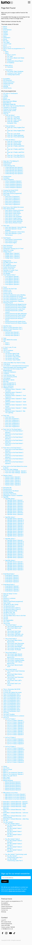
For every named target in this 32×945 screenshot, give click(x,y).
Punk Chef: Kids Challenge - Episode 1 (15, 471)
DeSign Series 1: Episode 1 (12, 253)
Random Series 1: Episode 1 (12, 477)
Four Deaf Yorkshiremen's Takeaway (13, 301)
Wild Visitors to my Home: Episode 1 (15, 794)
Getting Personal (8, 303)
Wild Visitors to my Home (10, 792)
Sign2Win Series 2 (10, 517)
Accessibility (6, 79)
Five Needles (6, 273)
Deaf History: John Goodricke (13, 216)
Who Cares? (6, 777)
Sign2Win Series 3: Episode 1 (15, 540)
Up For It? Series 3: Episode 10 (15, 750)
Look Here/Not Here (9, 375)
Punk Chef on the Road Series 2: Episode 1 (14, 450)
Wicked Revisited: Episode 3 (13, 785)
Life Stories (6, 352)
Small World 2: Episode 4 (12, 591)
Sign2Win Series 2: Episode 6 (15, 531)
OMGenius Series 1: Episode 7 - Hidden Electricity (16, 408)
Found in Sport (7, 292)
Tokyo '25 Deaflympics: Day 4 (11, 703)
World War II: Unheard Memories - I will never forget (15, 813)
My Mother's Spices (8, 380)
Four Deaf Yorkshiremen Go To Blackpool (14, 298)
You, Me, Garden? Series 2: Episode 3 (14, 847)
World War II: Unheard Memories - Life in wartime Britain (14, 816)
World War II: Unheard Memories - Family (14, 805)
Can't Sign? (6, 42)
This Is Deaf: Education (13, 633)
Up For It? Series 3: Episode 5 (15, 756)
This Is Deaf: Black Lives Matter (14, 628)
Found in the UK (7, 293)
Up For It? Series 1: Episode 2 (15, 723)
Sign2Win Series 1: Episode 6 (15, 509)
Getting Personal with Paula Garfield (15, 315)
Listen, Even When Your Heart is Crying (14, 362)
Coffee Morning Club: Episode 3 (14, 170)
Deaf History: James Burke (12, 212)
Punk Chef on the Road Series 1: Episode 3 (14, 438)
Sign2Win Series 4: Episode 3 (15, 565)
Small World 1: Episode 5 (12, 582)
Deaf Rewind (7, 238)
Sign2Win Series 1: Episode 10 (15, 502)
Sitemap (5, 86)
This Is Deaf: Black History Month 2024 (14, 675)
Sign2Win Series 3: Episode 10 (15, 542)
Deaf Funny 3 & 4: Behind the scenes (13, 207)
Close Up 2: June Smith (13, 134)
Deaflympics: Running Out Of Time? (13, 248)
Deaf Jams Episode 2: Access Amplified (13, 229)
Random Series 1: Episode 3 (13, 480)
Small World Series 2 (9, 584)
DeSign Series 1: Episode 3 (12, 256)
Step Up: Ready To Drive (10, 594)
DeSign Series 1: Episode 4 (12, 258)
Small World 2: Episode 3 (12, 589)
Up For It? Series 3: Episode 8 (15, 760)
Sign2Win (5, 497)
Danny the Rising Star (9, 192)
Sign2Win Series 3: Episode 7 (15, 554)
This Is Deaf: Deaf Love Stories (14, 684)
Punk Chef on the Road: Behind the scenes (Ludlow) (15, 467)
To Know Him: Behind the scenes (12, 692)
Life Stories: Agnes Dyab (12, 353)
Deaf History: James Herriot (13, 213)
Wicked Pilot (6, 779)
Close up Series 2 (10, 126)
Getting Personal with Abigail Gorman (15, 304)
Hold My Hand (7, 330)
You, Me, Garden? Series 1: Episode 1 (14, 826)
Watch (5, 27)
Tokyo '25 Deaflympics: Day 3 (11, 702)
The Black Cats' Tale (9, 612)
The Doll (5, 617)
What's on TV (7, 47)
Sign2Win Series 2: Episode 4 (15, 528)
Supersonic (6, 600)
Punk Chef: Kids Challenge (10, 469)
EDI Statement (7, 80)
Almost (5, 98)
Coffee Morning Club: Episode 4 (14, 172)
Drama (5, 28)
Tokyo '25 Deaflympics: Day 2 (11, 700)
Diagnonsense (7, 261)
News (6, 51)
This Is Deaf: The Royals (14, 650)
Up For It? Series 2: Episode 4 (15, 743)
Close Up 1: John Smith (13, 118)
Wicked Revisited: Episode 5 (13, 788)
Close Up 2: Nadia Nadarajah (15, 135)
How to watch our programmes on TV (14, 48)
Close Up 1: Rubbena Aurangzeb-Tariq (13, 122)
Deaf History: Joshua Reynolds (13, 220)
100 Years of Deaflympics (10, 93)
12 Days (5, 95)
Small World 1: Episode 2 (12, 577)
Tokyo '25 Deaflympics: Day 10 (12, 695)
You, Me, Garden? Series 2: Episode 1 (14, 841)
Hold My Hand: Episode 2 (12, 334)
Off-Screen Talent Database (15, 71)
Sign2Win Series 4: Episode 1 (15, 562)
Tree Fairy (6, 712)
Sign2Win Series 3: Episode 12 (15, 545)
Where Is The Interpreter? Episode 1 (13, 772)
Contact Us (6, 85)
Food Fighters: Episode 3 (12, 279)
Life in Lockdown (8, 350)
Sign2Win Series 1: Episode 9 (15, 514)
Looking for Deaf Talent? (14, 73)
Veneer (5, 766)
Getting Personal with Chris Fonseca (15, 306)
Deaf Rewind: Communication (13, 239)
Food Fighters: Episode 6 (12, 284)
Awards (9, 59)
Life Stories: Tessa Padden (12, 360)
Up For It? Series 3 (10, 746)
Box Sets (5, 41)
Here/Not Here (7, 326)
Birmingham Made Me (9, 104)
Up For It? (6, 717)
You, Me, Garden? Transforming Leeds (16, 854)
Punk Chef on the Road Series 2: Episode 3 (14, 456)
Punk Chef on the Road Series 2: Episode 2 (14, 453)
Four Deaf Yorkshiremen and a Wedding (14, 295)
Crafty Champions (8, 179)
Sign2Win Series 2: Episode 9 (15, 536)
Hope (4, 338)
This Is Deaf (6, 623)
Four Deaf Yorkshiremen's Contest (12, 299)
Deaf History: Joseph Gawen (13, 218)
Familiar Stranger (8, 272)
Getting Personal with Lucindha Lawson (14, 311)
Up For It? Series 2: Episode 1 (15, 739)
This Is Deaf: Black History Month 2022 (14, 641)
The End (5, 619)
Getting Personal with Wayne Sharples (16, 323)
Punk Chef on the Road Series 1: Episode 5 (14, 444)
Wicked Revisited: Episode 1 (13, 782)
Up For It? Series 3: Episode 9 (15, 762)
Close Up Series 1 (10, 115)
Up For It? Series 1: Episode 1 (15, 720)
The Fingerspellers (8, 620)
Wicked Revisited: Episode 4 (13, 786)
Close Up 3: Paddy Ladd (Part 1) (15, 146)
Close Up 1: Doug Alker (13, 117)
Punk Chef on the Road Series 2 (12, 448)
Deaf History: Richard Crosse (13, 223)
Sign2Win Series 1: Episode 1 (15, 500)
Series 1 (7, 343)
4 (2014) (5, 96)
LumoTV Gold (7, 44)
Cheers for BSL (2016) (9, 110)
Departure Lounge (8, 250)
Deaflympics (6, 37)
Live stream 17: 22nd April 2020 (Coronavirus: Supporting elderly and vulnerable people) (16, 366)
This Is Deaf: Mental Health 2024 (15, 665)
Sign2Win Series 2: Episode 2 (15, 525)
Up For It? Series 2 (10, 737)
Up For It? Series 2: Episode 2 (15, 740)
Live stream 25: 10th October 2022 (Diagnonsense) (13, 369)
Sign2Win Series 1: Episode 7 (15, 511)
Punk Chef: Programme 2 (12, 420)
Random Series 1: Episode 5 (13, 483)
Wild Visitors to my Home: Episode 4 (15, 799)
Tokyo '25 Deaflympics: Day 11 (11, 697)
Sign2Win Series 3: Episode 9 (15, 557)
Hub (4, 341)
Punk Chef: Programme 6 (12, 426)
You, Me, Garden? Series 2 (12, 839)
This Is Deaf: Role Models (14, 646)
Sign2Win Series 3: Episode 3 (15, 548)
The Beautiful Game (9, 606)
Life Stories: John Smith (12, 358)
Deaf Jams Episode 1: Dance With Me (15, 227)
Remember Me (7, 487)
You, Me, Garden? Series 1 (12, 823)
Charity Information (8, 82)
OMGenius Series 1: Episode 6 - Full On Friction (16, 405)
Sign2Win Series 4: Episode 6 (15, 570)
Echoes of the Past (8, 269)
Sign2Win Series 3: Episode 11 (15, 543)
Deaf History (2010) (9, 209)
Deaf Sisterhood (8, 245)
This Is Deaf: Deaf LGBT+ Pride (14, 681)
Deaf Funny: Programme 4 (12, 201)
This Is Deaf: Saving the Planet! (16, 648)
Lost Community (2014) (10, 377)
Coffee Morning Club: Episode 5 (14, 173)
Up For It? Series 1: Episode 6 (15, 730)
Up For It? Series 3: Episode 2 (15, 751)
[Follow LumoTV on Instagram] (6, 933)
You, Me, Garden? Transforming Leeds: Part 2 (15, 859)
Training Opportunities (13, 74)
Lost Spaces (6, 378)
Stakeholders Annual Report (15, 61)
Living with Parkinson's (9, 372)
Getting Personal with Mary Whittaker (16, 314)
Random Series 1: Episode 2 (13, 478)
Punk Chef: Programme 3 (12, 422)
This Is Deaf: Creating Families (15, 660)
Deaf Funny (6, 195)
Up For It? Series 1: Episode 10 (15, 722)
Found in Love (7, 290)
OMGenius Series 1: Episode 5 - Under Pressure (15, 402)
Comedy (5, 34)
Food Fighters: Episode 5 (12, 283)
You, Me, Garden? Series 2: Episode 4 (14, 850)
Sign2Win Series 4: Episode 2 (15, 563)
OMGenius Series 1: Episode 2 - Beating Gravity (13, 393)
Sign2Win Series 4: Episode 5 (15, 568)
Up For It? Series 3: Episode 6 (15, 757)
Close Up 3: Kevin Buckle (14, 144)
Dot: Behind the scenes (9, 265)
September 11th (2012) (9, 494)
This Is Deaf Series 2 (11, 639)
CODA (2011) (7, 164)
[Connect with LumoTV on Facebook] (2, 933)
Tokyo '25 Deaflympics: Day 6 (11, 706)
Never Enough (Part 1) (9, 383)
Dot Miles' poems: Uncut (10, 262)
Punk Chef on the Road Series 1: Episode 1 (14, 431)
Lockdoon (6, 373)
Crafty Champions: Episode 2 (13, 182)
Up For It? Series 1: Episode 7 (15, 731)
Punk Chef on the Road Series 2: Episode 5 (14, 462)
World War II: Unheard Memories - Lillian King (15, 819)
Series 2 (7, 344)
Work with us (8, 65)
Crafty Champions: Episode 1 (13, 181)
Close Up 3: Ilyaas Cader (14, 143)
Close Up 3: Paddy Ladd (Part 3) (15, 153)
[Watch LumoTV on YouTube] (10, 933)
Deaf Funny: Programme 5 (12, 203)
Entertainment (7, 30)
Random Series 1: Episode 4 (13, 482)
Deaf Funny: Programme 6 (12, 204)
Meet (4, 50)
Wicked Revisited (8, 780)
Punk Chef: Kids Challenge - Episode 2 (16, 472)
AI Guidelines (10, 62)
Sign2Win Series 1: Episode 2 (15, 503)
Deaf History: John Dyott (12, 215)
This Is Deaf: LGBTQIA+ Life (15, 634)
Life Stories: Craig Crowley (12, 356)
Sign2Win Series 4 (10, 560)
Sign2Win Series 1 (10, 498)
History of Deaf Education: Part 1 (12, 327)
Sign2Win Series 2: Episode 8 (15, 534)
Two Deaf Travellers (9, 714)
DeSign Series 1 (7, 252)
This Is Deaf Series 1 (10, 625)
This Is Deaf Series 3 (11, 652)
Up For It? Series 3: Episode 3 (15, 753)
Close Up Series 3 (10, 140)
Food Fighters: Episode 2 (12, 278)
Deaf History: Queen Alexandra (14, 221)
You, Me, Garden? (8, 822)
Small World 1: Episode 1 (12, 575)
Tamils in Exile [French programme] (13, 601)
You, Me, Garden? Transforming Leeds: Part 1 (14, 856)
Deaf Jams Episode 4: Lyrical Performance (13, 234)
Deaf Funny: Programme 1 (12, 196)
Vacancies (10, 67)
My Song (5, 381)
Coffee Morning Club (9, 166)
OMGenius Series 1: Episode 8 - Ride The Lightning (15, 411)
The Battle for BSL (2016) (10, 604)
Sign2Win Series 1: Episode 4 (15, 506)
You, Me (5, 820)
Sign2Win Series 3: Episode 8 (15, 556)
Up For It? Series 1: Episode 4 (15, 727)
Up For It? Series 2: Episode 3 (15, 742)
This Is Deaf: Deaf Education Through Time (15, 678)
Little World (6, 364)
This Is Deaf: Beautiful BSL (14, 626)
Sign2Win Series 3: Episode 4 (15, 549)
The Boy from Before (9, 614)
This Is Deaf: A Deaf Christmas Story (16, 671)
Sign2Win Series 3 (10, 539)
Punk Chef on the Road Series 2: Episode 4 (14, 459)
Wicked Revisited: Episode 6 (13, 790)
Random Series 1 (7, 475)
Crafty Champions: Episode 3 (13, 184)
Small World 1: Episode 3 (12, 578)
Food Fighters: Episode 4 (12, 281)
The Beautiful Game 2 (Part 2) (12, 609)
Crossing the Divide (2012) (10, 190)
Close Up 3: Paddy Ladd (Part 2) (15, 150)
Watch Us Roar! (7, 769)
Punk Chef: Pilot (9, 417)
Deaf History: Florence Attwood (14, 210)
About (7, 53)
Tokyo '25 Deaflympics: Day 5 (11, 705)
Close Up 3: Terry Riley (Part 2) (16, 157)
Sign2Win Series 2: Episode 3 (15, 526)
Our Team (10, 56)
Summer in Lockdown (9, 598)
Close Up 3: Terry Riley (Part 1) (15, 155)
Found (5, 287)
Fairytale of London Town (10, 270)
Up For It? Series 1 (10, 719)
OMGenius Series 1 (8, 387)
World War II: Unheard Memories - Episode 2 (15, 803)
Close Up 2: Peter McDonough (15, 137)
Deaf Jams (6, 225)
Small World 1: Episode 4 (12, 580)
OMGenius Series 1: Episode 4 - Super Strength (15, 399)
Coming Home (7, 176)
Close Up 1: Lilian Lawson (14, 120)
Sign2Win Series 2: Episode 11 (15, 522)
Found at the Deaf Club (10, 289)
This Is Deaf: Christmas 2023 (15, 659)
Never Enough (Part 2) (9, 384)
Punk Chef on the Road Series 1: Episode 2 (14, 434)
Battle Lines (6, 99)
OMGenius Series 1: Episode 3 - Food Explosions (15, 396)
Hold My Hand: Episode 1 (12, 332)
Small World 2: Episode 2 (12, 587)
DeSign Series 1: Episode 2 (12, 255)
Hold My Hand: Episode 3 (12, 335)
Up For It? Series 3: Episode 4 (15, 754)
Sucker (5, 597)
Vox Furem (6, 768)
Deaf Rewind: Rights (11, 242)
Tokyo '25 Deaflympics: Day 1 (11, 694)
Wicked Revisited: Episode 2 (13, 783)
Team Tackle (6, 603)
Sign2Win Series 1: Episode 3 (15, 505)
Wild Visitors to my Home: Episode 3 (15, 797)
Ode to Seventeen (8, 386)
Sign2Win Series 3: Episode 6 (15, 553)
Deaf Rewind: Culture (11, 241)
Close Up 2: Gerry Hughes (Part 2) (16, 131)
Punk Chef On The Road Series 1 (12, 429)
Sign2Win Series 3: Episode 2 (15, 546)
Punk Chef (6, 415)
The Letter (6, 622)
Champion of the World (9, 107)
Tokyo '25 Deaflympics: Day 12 (12, 698)
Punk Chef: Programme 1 (12, 418)
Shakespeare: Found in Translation (13, 495)
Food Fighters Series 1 (9, 275)
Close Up (5, 113)
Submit (5, 881)
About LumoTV (11, 55)
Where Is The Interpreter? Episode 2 (13, 774)
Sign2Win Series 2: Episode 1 (15, 518)
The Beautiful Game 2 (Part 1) (11, 608)
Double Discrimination (9, 267)
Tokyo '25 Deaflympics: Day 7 (11, 708)
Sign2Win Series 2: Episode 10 (15, 520)
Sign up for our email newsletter (15, 873)
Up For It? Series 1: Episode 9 (15, 734)
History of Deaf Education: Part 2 (12, 329)
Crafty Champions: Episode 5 (13, 187)
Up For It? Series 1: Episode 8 (15, 733)
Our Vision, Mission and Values (15, 58)
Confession (6, 178)
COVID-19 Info (7, 88)
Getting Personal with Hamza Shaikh (15, 307)
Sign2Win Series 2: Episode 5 (15, 529)
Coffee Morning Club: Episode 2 (14, 169)
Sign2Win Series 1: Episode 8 (15, 512)
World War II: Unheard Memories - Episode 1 (15, 802)
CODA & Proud (7, 162)
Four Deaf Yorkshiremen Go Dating (13, 296)
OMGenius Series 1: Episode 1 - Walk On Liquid (15, 390)
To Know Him (7, 691)
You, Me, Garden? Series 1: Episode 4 (14, 835)
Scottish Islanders (8, 492)
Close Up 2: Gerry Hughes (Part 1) (16, 128)
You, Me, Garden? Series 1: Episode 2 (14, 829)
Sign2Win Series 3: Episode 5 (15, 551)
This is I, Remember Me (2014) (11, 689)
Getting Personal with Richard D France (14, 319)
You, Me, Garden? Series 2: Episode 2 (14, 844)
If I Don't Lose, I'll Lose (9, 347)
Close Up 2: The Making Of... (11, 161)
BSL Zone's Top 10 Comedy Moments (14, 106)
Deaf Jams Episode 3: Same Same (15, 232)
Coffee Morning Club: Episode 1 (14, 167)
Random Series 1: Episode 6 (13, 485)
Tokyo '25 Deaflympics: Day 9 (11, 711)
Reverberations (7, 489)
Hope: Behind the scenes (10, 340)
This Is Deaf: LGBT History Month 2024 (14, 662)
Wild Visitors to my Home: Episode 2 (15, 796)
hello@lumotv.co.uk (7, 929)
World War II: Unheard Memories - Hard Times (14, 810)
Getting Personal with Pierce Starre (15, 317)
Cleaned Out (6, 112)
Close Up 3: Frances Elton (14, 141)
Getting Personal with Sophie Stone (15, 321)
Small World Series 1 (8, 574)
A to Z (5, 45)
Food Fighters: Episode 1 (12, 276)
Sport (4, 36)
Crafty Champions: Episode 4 (13, 186)
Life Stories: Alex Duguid (12, 355)
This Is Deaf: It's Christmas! (15, 645)
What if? (5, 771)
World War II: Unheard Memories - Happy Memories (14, 807)
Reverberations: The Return (11, 491)
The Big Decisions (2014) (10, 611)
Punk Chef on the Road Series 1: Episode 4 (14, 441)
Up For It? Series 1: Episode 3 (15, 725)
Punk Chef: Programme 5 (12, 425)
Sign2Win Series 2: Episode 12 (15, 523)
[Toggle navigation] (29, 2)
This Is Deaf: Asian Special (14, 654)
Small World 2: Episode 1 (12, 586)
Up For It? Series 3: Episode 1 (15, 748)
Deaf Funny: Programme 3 (12, 199)
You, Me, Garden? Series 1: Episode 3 (14, 832)
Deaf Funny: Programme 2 (12, 198)
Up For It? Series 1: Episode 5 (15, 728)
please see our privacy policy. (17, 891)
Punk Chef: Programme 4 (12, 423)
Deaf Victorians (7, 247)
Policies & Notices (8, 83)
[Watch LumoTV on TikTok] (14, 933)
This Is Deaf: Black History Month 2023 (14, 656)
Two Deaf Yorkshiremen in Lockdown (13, 716)
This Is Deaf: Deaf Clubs (14, 631)
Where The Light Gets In (10, 776)
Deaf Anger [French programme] (12, 193)
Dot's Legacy (7, 264)
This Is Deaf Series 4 (11, 669)
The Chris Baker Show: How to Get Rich (14, 615)
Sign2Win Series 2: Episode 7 (15, 533)
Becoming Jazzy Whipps (10, 101)
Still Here (5, 595)
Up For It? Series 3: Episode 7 (15, 759)
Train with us (8, 70)
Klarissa (5, 349)
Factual (5, 31)
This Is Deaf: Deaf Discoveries (15, 643)
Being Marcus (7, 103)
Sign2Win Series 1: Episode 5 (15, 508)
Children (5, 33)
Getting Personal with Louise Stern (15, 309)
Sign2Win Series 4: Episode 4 (15, 566)
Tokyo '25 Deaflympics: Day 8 (11, 709)
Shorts (5, 39)
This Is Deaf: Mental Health (15, 636)
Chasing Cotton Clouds (9, 109)
